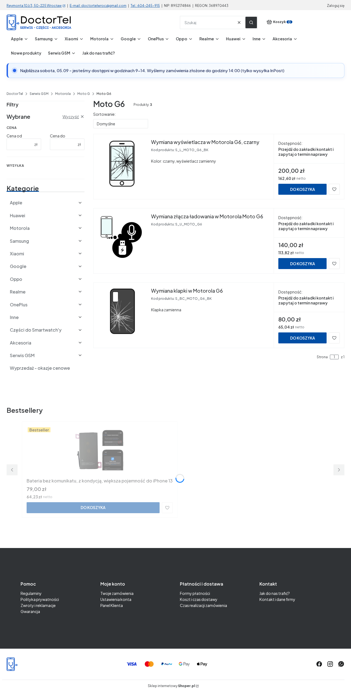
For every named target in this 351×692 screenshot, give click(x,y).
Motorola (63, 94)
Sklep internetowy (171, 686)
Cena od (14, 135)
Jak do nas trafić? (274, 593)
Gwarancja (30, 611)
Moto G (83, 94)
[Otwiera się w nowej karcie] (341, 664)
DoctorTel (15, 94)
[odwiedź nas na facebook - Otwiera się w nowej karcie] (319, 664)
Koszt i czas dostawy (198, 599)
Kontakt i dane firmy (277, 599)
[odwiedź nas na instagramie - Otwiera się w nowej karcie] (330, 664)
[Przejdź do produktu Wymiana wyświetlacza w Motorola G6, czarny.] (122, 163)
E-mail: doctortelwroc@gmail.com (98, 6)
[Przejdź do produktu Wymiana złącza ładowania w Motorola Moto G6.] (122, 237)
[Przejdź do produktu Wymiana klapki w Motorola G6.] (122, 312)
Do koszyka (302, 189)
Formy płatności (195, 593)
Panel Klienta (111, 605)
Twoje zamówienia (117, 593)
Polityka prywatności (40, 599)
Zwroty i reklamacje (38, 605)
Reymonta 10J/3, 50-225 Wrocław (34, 6)
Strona (322, 357)
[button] (251, 22)
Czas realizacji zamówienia (203, 605)
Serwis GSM (39, 94)
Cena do (57, 135)
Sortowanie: (104, 114)
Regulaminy (31, 593)
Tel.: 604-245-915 (145, 6)
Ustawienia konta (115, 599)
